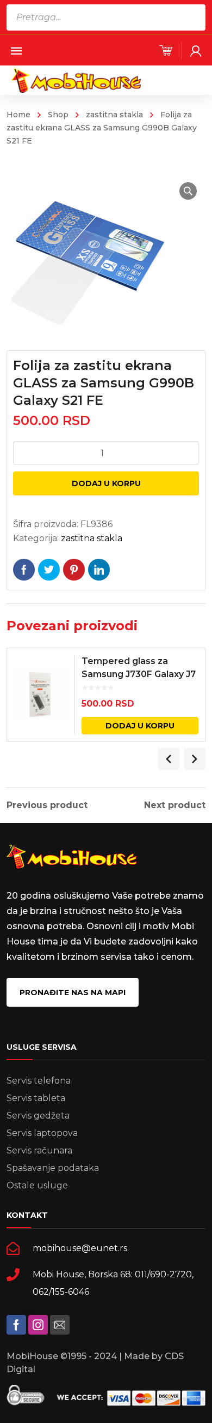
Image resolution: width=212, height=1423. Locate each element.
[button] (188, 191)
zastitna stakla (114, 114)
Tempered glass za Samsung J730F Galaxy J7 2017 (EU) (139, 674)
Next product (174, 805)
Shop (58, 114)
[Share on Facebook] (24, 570)
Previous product (47, 805)
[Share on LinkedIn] (99, 570)
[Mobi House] (76, 80)
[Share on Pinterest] (74, 570)
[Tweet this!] (49, 570)
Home (18, 114)
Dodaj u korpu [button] (139, 726)
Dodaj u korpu (106, 483)
